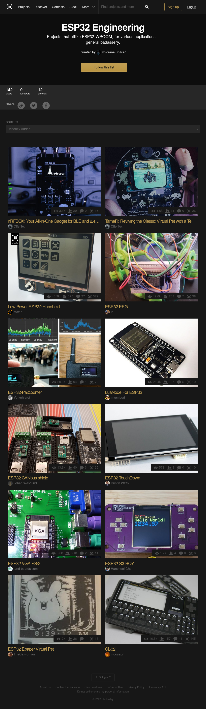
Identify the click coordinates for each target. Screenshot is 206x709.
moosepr (117, 654)
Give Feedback (93, 687)
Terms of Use (115, 687)
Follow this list (104, 67)
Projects (24, 6)
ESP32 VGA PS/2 (24, 563)
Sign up (173, 6)
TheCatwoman (24, 654)
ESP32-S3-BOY (119, 563)
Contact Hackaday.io (68, 687)
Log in (191, 6)
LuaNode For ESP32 (123, 392)
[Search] (147, 7)
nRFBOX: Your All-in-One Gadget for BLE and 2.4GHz (55, 221)
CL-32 (110, 649)
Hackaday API (157, 687)
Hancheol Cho (121, 568)
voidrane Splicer (114, 52)
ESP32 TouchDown (122, 477)
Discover (40, 6)
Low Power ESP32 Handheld (34, 306)
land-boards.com (26, 568)
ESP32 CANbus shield (28, 477)
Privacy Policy (136, 687)
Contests (58, 6)
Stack (73, 6)
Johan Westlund (25, 483)
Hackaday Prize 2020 (15, 239)
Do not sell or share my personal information (103, 691)
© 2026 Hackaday (103, 699)
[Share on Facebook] (46, 104)
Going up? (104, 677)
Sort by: (12, 122)
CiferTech (20, 226)
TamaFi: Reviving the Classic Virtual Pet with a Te (148, 221)
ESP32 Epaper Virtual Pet (31, 649)
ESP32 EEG (116, 306)
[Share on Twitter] (34, 104)
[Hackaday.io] (9, 7)
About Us (45, 687)
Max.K (18, 311)
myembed (118, 397)
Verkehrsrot (22, 397)
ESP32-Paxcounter (25, 392)
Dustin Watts (120, 483)
